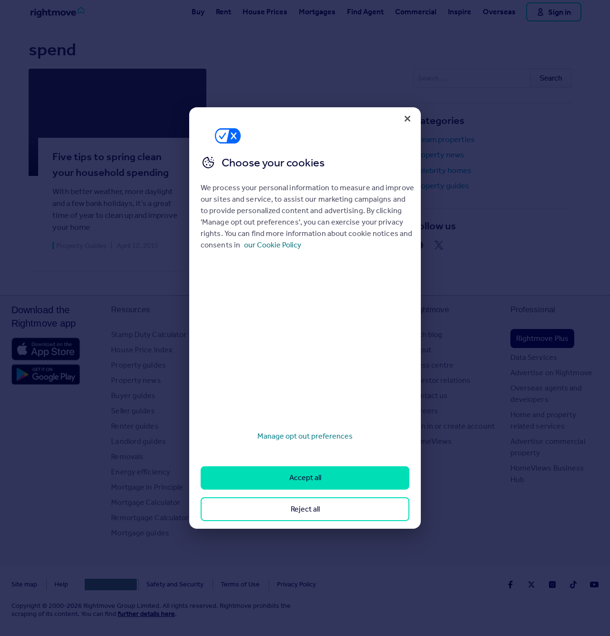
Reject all (305, 508)
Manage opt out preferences (305, 436)
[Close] (407, 118)
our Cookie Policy (272, 244)
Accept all (305, 477)
